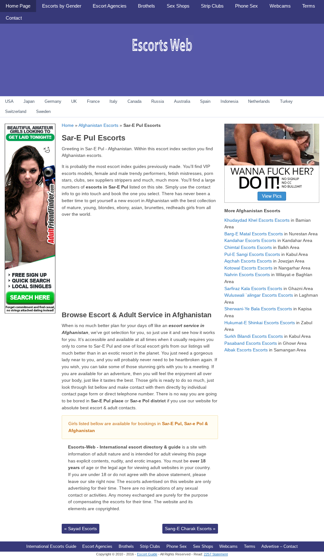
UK (74, 101)
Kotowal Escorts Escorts (248, 267)
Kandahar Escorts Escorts (250, 240)
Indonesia (229, 101)
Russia (157, 101)
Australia (182, 101)
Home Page (18, 6)
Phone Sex (246, 6)
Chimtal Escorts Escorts (248, 247)
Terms (308, 6)
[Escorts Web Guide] (162, 58)
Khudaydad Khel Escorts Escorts (257, 220)
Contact (14, 18)
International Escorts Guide (51, 546)
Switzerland (15, 111)
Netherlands (259, 101)
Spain (205, 101)
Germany (53, 101)
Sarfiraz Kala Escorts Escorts (253, 288)
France (93, 101)
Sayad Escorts (80, 528)
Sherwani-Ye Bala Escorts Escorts (258, 308)
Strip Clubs (212, 6)
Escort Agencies (110, 6)
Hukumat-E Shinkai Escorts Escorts (259, 322)
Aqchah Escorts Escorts (248, 260)
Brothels (146, 6)
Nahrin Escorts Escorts (247, 274)
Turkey (286, 101)
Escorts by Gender (61, 6)
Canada (134, 101)
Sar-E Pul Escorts (93, 137)
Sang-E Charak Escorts (190, 528)
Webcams (280, 6)
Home (68, 125)
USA (9, 101)
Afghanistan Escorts (98, 125)
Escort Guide (147, 554)
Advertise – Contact (279, 546)
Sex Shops (178, 6)
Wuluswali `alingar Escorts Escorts (258, 295)
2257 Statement (216, 554)
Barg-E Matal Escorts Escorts (253, 233)
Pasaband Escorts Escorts (250, 343)
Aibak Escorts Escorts (246, 349)
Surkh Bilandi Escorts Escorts (253, 336)
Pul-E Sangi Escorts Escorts (252, 254)
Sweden (43, 111)
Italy (113, 101)
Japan (28, 101)
